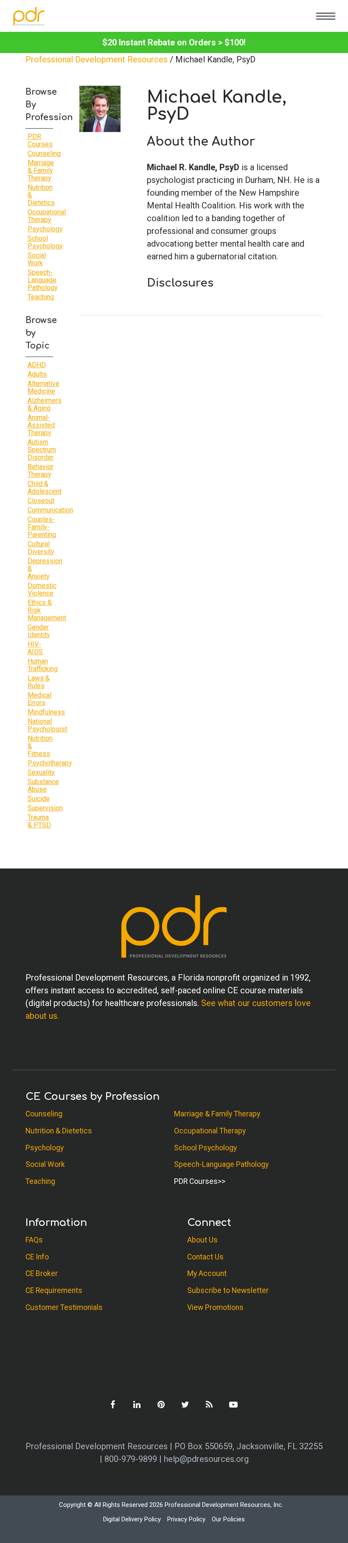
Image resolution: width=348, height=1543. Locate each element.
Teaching (41, 297)
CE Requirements (53, 1290)
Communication (50, 510)
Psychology (45, 229)
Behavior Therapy (40, 470)
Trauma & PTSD (39, 821)
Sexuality (41, 772)
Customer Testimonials (64, 1307)
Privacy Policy (186, 1519)
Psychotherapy (50, 763)
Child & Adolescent (45, 487)
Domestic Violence (42, 589)
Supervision (45, 808)
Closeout (41, 501)
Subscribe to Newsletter (228, 1290)
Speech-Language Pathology (43, 280)
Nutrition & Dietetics (58, 1131)
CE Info (37, 1257)
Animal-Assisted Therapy (41, 425)
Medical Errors (39, 699)
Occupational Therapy (47, 216)
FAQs (34, 1240)
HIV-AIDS (35, 648)
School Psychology (45, 242)
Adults (37, 374)
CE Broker (41, 1273)
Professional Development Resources (96, 59)
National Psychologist (47, 725)
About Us (202, 1240)
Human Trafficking (43, 665)
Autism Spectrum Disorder (42, 449)
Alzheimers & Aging (45, 404)
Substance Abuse (43, 785)
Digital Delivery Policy (132, 1519)
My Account (207, 1273)
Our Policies (228, 1519)
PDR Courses (40, 140)
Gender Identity (39, 631)
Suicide (39, 799)
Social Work (37, 259)
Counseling (44, 153)
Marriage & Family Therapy (41, 170)
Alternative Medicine (43, 387)
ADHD (37, 365)
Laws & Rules (39, 682)
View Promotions (215, 1307)
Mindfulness (46, 712)
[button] (326, 16)
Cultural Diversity (41, 548)
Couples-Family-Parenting (42, 527)
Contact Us (205, 1257)
